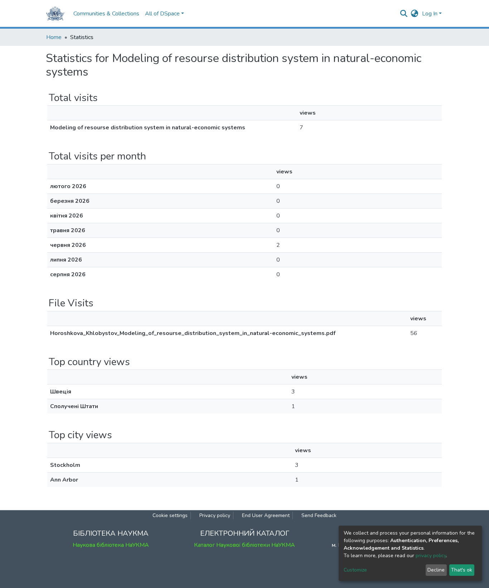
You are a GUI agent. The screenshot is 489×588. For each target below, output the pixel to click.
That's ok (461, 570)
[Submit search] (404, 13)
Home (54, 37)
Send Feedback (319, 515)
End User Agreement (266, 515)
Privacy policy (214, 515)
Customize (355, 570)
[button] (415, 13)
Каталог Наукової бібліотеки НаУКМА (244, 545)
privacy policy (431, 555)
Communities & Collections (106, 14)
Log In (429, 14)
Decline (436, 570)
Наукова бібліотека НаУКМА (111, 545)
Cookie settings (170, 515)
